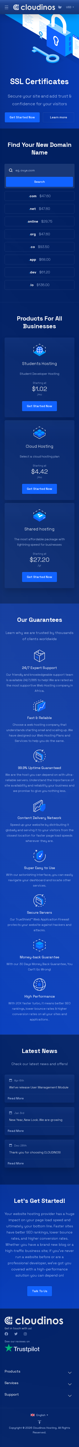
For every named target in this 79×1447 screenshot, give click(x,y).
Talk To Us (39, 1291)
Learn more (58, 117)
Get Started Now (22, 117)
